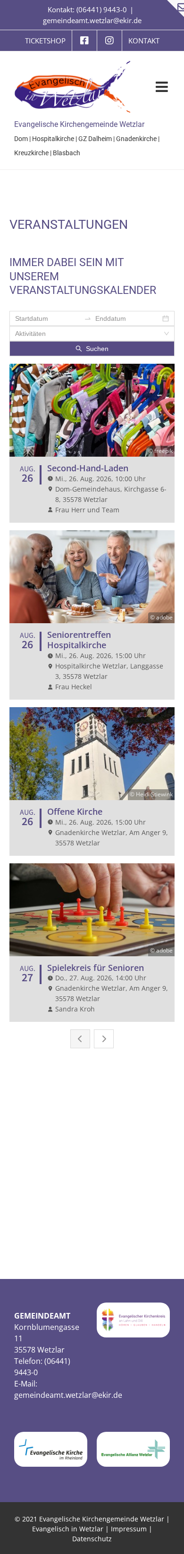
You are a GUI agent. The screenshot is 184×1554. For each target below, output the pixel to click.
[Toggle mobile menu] (163, 87)
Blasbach (66, 153)
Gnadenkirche (136, 138)
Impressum (129, 1528)
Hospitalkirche (53, 138)
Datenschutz (92, 1538)
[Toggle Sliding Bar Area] (175, 8)
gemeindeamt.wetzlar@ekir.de (92, 20)
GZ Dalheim (95, 138)
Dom (21, 138)
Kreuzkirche (31, 153)
